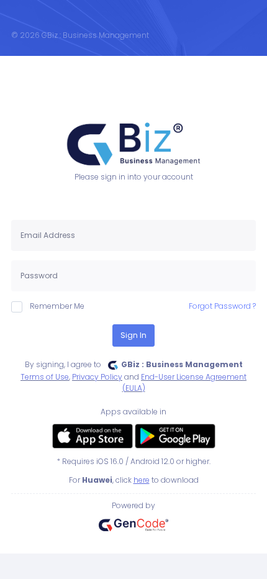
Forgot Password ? (222, 306)
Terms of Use (44, 377)
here (142, 480)
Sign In (133, 335)
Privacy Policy (97, 377)
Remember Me (57, 306)
